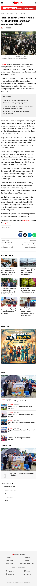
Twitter (28, 571)
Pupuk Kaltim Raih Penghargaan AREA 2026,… (21, 415)
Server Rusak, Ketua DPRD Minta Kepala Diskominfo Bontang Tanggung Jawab (8, 271)
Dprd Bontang (6, 227)
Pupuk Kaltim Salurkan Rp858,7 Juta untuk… (20, 407)
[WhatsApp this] (34, 235)
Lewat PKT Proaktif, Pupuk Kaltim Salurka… (16, 401)
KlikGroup (9, 564)
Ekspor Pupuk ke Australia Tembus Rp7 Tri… (21, 431)
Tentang (9, 558)
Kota (5, 493)
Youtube (28, 574)
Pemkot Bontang (10, 490)
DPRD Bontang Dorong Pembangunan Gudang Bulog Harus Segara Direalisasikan (8, 310)
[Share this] (20, 235)
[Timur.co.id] (18, 3)
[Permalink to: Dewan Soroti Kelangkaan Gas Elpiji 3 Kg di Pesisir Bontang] (28, 282)
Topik (6, 500)
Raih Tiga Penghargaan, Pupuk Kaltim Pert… (21, 423)
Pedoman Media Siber (27, 564)
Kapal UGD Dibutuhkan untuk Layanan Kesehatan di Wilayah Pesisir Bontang (8, 291)
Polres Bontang (9, 486)
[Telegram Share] (30, 235)
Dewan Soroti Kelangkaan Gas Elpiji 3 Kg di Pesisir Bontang (27, 290)
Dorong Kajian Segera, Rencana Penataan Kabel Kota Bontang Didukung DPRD (27, 271)
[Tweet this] (25, 235)
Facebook (11, 571)
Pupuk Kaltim (8, 497)
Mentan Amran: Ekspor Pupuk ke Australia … (19, 439)
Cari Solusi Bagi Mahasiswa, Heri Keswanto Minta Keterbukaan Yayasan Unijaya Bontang (27, 311)
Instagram (11, 574)
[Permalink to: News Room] (3, 28)
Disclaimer (9, 561)
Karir (27, 561)
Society (4, 372)
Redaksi (27, 558)
